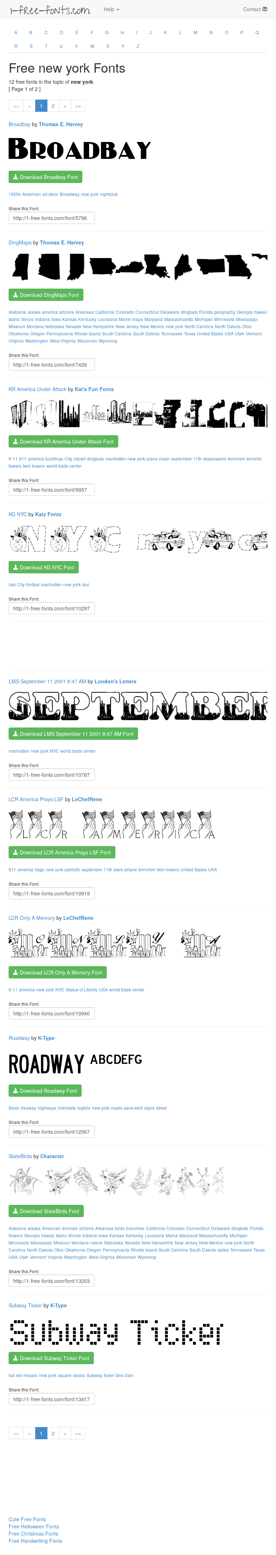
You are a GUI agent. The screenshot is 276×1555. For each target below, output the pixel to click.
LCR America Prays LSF (36, 799)
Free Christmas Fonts (33, 1533)
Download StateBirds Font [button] (48, 1211)
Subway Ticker (25, 1305)
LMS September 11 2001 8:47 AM (47, 681)
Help (110, 9)
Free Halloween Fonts (34, 1526)
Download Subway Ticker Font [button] (53, 1358)
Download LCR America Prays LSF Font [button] (64, 852)
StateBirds (20, 1156)
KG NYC (18, 514)
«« (16, 105)
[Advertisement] (139, 645)
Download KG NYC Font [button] (46, 567)
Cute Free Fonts (27, 1519)
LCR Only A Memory (32, 917)
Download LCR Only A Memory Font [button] (60, 972)
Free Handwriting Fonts (35, 1540)
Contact (252, 9)
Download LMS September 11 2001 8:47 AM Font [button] (75, 733)
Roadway (19, 1037)
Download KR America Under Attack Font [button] (66, 441)
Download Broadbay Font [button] (48, 176)
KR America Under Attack (37, 389)
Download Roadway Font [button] (47, 1090)
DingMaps (20, 242)
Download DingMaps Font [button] (48, 294)
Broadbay (20, 124)
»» (78, 105)
